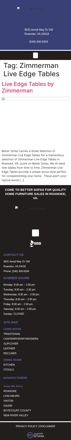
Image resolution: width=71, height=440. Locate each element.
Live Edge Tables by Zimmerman (28, 87)
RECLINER (10, 353)
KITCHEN (9, 364)
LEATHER (9, 348)
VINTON (8, 400)
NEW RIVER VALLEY (15, 415)
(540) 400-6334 (38, 41)
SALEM (7, 405)
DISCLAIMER (47, 426)
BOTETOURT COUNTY (17, 410)
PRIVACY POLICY (26, 426)
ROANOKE (10, 391)
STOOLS (8, 369)
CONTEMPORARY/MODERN (20, 338)
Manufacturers (15, 377)
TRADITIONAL (12, 333)
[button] (35, 55)
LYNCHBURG (11, 395)
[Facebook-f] (35, 232)
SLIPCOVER (10, 343)
